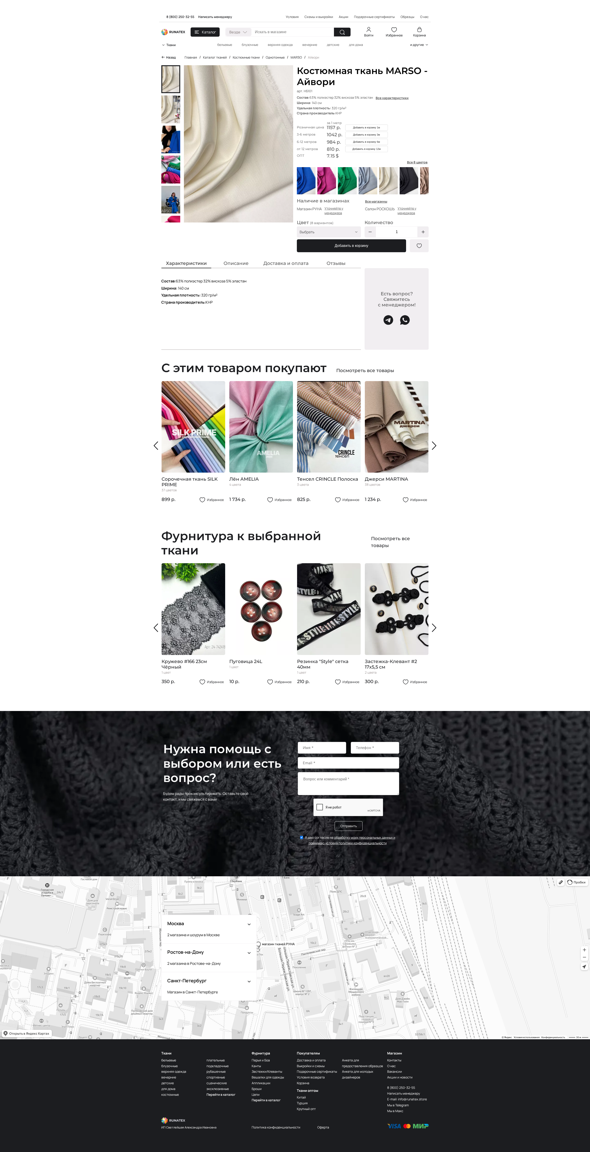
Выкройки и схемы (310, 1066)
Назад (171, 57)
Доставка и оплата (311, 1060)
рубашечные (216, 1071)
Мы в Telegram (398, 1105)
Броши (257, 1089)
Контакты (394, 1060)
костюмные (170, 1094)
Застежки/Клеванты (267, 1071)
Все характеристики (392, 98)
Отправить (348, 826)
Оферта (323, 1127)
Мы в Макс (395, 1111)
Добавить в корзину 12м (366, 149)
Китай (301, 1097)
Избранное (394, 35)
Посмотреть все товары (365, 370)
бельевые (224, 44)
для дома (356, 44)
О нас (391, 1066)
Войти (368, 35)
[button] (157, 445)
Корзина (419, 35)
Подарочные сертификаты (374, 17)
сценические (216, 1083)
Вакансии (394, 1071)
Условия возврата (311, 1077)
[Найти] (342, 32)
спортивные (215, 1077)
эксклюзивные (217, 1089)
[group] (193, 442)
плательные (215, 1060)
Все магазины (376, 201)
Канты (256, 1066)
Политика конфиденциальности (276, 1127)
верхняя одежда (280, 44)
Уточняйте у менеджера (333, 210)
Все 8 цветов (417, 162)
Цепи (256, 1094)
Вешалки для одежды (268, 1077)
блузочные (250, 44)
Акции (343, 17)
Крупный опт (306, 1109)
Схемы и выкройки (318, 17)
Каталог (209, 32)
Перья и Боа (261, 1060)
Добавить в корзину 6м (366, 141)
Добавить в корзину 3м (366, 134)
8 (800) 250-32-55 (180, 17)
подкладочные (217, 1066)
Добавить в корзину (351, 246)
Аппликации (261, 1083)
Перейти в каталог (221, 1094)
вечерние (309, 44)
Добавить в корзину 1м (366, 127)
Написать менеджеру (215, 17)
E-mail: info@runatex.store (407, 1099)
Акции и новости (400, 1077)
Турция (302, 1103)
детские (333, 44)
